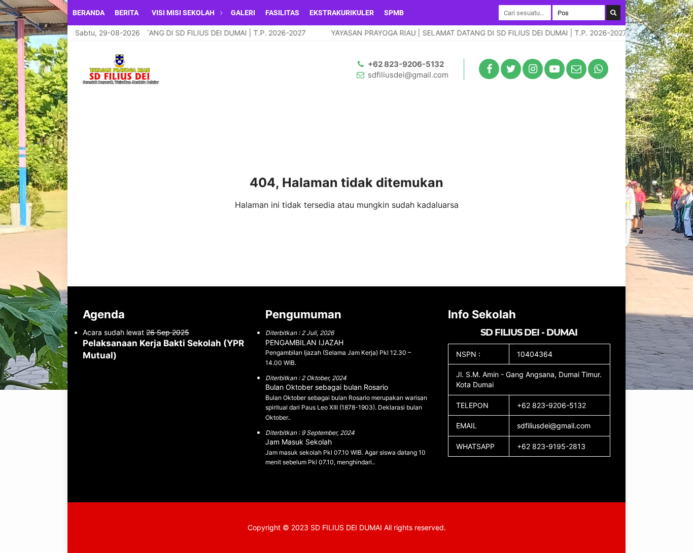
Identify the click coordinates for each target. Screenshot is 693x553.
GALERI (243, 13)
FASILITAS (282, 13)
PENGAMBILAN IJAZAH (304, 342)
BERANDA (89, 13)
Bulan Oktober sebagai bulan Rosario (326, 387)
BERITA (126, 13)
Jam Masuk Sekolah (298, 441)
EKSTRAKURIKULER (341, 13)
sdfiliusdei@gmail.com (408, 75)
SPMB (394, 13)
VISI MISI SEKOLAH (183, 13)
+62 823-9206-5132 (406, 64)
